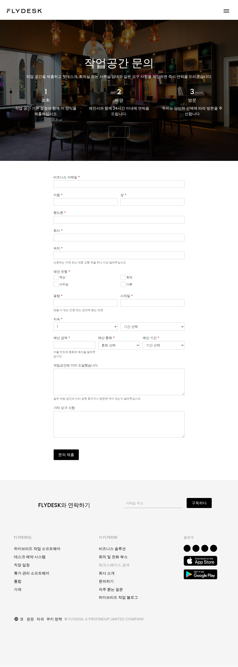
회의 (129, 277)
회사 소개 (107, 573)
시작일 (126, 296)
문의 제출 (66, 454)
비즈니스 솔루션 (112, 548)
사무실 (63, 284)
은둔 (30, 619)
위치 (58, 248)
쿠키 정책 (54, 619)
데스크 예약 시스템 (30, 557)
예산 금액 (61, 337)
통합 (17, 581)
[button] (119, 132)
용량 (58, 296)
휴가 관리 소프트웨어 (31, 573)
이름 (58, 195)
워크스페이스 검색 (114, 565)
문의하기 (106, 581)
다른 (129, 284)
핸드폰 (59, 212)
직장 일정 (22, 565)
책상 (62, 277)
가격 (17, 589)
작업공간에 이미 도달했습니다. (75, 365)
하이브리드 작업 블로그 (118, 597)
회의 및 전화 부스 (113, 557)
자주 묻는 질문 (111, 589)
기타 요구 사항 (64, 407)
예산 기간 (151, 337)
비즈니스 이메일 (66, 177)
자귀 (40, 619)
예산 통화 (106, 337)
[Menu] (226, 11)
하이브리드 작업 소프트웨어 (37, 548)
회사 (58, 230)
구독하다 (199, 503)
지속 (58, 319)
